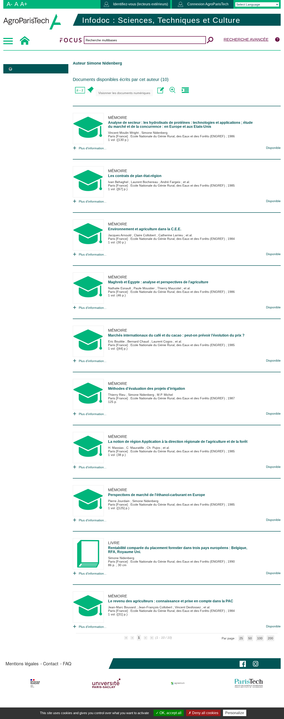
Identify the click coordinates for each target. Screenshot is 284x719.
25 (241, 638)
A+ (23, 4)
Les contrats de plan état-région (135, 176)
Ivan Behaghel (118, 182)
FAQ (67, 663)
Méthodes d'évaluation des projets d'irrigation (146, 388)
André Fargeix (170, 182)
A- (9, 4)
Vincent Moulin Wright (124, 132)
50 (250, 638)
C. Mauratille (135, 447)
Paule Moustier (145, 288)
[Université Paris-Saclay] (106, 683)
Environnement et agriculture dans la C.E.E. (144, 229)
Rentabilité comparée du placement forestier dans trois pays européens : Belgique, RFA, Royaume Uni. (177, 550)
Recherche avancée (246, 39)
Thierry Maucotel (169, 288)
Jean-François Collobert (155, 607)
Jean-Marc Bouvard (122, 607)
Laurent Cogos (162, 341)
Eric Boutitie (117, 341)
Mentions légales (22, 663)
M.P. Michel (165, 394)
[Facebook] (242, 663)
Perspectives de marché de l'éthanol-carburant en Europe (156, 495)
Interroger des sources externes (185, 90)
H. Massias (116, 447)
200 (270, 638)
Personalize (234, 713)
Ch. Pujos (154, 447)
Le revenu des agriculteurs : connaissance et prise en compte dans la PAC (170, 601)
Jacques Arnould (120, 235)
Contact (50, 663)
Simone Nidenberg (154, 132)
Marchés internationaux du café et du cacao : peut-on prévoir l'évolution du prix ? (176, 335)
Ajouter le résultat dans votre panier (90, 90)
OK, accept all (170, 713)
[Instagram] (255, 663)
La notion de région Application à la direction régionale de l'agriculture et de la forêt (177, 441)
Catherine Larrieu (171, 235)
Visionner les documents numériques (124, 93)
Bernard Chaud (138, 341)
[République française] (35, 683)
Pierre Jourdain (119, 501)
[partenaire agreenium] (177, 683)
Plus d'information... (92, 148)
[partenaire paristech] (249, 683)
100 (259, 638)
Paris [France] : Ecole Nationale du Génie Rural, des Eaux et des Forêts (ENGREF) (167, 136)
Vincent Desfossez (188, 607)
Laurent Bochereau (145, 182)
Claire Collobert (145, 235)
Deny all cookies (204, 713)
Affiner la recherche (173, 90)
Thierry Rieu (117, 394)
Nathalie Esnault (120, 288)
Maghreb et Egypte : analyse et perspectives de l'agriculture (158, 282)
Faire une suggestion (161, 90)
